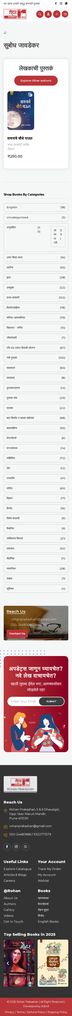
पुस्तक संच (12, 398)
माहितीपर (11, 458)
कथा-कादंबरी (14, 144)
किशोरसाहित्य (13, 307)
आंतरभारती (55, 236)
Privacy (9, 1012)
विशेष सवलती (13, 518)
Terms (21, 1012)
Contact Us (17, 633)
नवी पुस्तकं (12, 357)
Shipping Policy (57, 1012)
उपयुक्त (10, 287)
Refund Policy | (37, 1012)
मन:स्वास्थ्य (12, 448)
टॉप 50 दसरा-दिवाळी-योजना (21, 347)
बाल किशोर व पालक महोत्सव (20, 418)
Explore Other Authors (36, 80)
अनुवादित (11, 227)
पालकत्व (11, 377)
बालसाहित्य (12, 428)
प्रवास (10, 408)
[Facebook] (56, 3)
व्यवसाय (10, 548)
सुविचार (10, 588)
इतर (9, 277)
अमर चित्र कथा (14, 257)
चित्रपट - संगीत (15, 327)
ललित (26, 144)
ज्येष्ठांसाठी (12, 337)
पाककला (11, 368)
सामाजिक (11, 568)
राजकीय (11, 478)
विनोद (9, 508)
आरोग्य (10, 267)
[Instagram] (61, 3)
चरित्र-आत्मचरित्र (16, 317)
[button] (8, 963)
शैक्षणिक (10, 558)
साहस (9, 578)
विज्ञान (10, 149)
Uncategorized (17, 217)
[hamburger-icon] (65, 14)
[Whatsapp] (66, 3)
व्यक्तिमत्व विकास (15, 538)
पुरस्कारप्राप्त (13, 388)
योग (8, 468)
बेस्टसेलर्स (11, 438)
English (12, 207)
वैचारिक (10, 528)
